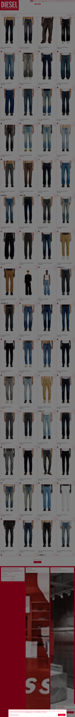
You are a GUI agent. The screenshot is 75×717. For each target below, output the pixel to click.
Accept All (61, 714)
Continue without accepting (13, 714)
